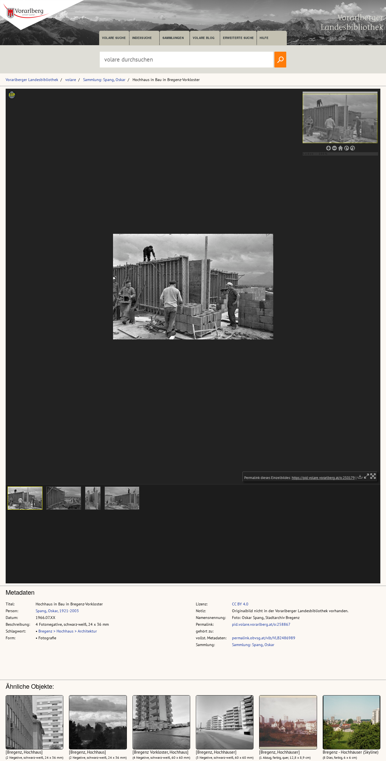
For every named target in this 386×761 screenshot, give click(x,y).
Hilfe (264, 38)
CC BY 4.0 (240, 604)
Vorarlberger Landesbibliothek (32, 79)
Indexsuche (142, 38)
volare (70, 79)
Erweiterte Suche (238, 38)
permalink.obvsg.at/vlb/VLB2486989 (263, 637)
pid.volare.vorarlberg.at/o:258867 (261, 624)
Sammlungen (173, 38)
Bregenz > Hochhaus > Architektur (67, 631)
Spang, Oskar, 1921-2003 (57, 610)
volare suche (114, 38)
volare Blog (204, 38)
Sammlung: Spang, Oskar (104, 79)
